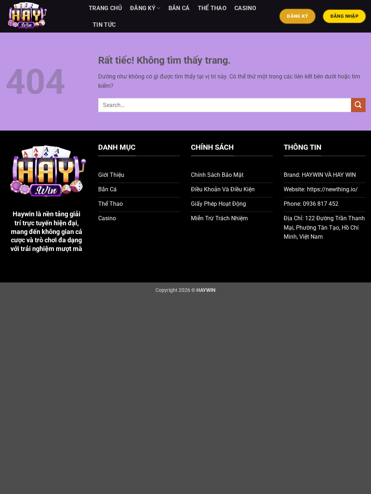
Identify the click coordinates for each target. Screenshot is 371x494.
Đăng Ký (142, 8)
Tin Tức (104, 24)
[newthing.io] (41, 16)
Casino (245, 8)
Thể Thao (212, 8)
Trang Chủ (105, 8)
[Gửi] (358, 105)
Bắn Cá (179, 8)
